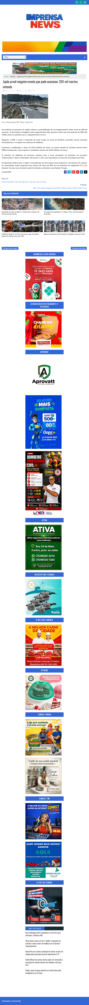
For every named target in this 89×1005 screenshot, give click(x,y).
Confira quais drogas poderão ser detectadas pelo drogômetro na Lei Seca (43, 971)
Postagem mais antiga (79, 248)
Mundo (12, 76)
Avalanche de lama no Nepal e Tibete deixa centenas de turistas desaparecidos (20, 213)
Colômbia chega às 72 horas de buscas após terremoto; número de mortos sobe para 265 (20, 235)
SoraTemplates (6, 1001)
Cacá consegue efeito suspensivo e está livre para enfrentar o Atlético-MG (43, 934)
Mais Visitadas (35, 928)
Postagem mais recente (10, 248)
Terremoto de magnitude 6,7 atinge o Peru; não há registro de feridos (63, 213)
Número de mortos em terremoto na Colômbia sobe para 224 (64, 234)
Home (6, 76)
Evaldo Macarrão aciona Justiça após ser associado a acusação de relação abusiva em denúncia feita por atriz (44, 962)
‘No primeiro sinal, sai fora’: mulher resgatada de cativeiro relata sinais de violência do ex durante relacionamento (43, 943)
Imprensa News (16, 1001)
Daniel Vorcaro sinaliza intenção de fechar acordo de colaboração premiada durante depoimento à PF (44, 952)
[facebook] (81, 2)
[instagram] (85, 2)
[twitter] (77, 2)
